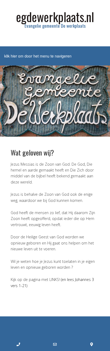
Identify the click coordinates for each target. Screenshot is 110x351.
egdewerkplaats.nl (55, 17)
